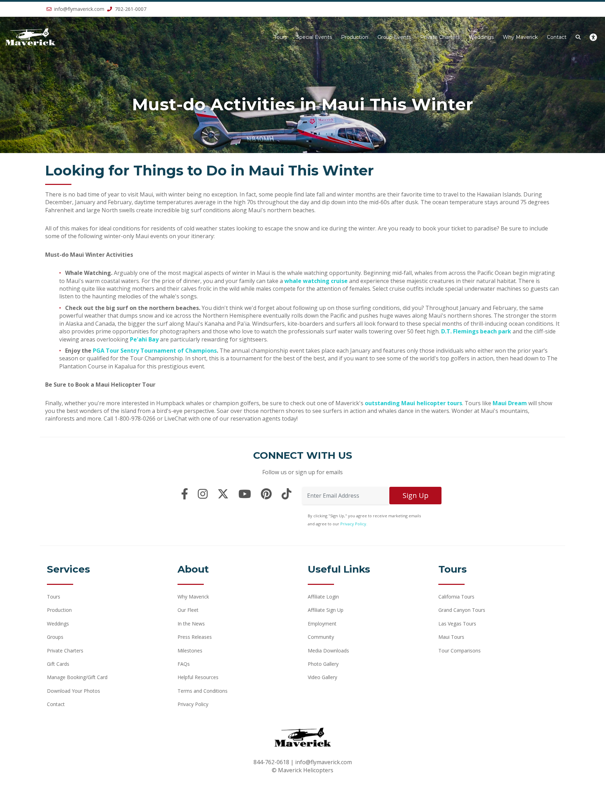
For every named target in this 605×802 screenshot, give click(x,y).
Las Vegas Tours (457, 623)
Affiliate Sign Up (325, 610)
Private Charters (440, 37)
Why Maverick (520, 37)
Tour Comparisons (459, 650)
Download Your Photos (73, 690)
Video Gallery (322, 677)
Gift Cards (58, 664)
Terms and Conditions (203, 690)
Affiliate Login (323, 596)
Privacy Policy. (353, 523)
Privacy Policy (193, 704)
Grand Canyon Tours (461, 610)
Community (321, 637)
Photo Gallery (323, 664)
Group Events (394, 37)
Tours (280, 37)
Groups (55, 637)
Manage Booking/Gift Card (77, 677)
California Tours (456, 596)
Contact (556, 37)
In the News (191, 623)
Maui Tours (451, 637)
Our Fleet (188, 610)
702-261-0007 (129, 9)
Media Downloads (328, 650)
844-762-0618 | (274, 762)
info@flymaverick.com (79, 9)
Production (354, 37)
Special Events (314, 37)
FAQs (184, 664)
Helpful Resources (198, 677)
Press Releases (195, 637)
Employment (322, 623)
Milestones (190, 650)
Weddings (481, 37)
